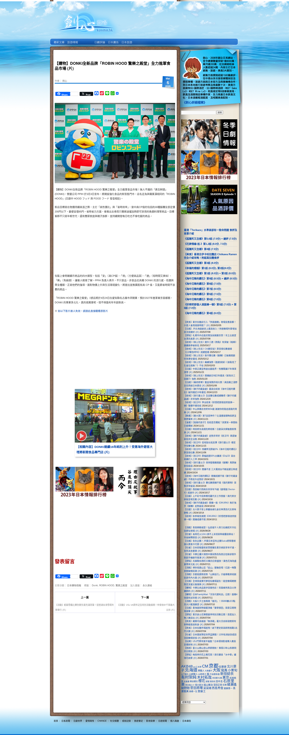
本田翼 (215, 678)
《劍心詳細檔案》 (195, 102)
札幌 (220, 678)
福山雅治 (208, 684)
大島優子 (208, 671)
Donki (95, 585)
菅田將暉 (196, 688)
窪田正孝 (217, 685)
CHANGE (102, 721)
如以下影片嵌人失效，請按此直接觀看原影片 (83, 311)
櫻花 (201, 681)
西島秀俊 (217, 688)
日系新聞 (65, 721)
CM (205, 666)
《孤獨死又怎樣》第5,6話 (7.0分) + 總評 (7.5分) (210, 238)
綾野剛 (185, 688)
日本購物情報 (74, 585)
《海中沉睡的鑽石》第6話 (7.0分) (202, 299)
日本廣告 (113, 40)
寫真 (224, 670)
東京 (225, 677)
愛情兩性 (89, 721)
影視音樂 (150, 721)
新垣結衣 (227, 674)
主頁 (59, 40)
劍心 (64, 80)
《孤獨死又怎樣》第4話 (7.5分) (201, 249)
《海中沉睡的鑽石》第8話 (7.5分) (202, 283)
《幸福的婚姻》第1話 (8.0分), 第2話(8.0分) (207, 268)
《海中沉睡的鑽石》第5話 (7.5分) (202, 294)
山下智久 (184, 674)
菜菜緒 (207, 688)
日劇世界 (99, 40)
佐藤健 (222, 666)
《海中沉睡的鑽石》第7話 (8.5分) (202, 288)
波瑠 (207, 681)
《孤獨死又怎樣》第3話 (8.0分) (201, 263)
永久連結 (147, 585)
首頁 (56, 721)
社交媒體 (114, 721)
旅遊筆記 (138, 721)
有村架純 (189, 677)
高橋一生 (193, 691)
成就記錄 (126, 721)
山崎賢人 (193, 674)
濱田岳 (212, 681)
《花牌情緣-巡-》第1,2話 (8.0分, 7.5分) (205, 243)
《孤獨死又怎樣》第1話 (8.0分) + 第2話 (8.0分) (210, 273)
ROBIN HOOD (106, 585)
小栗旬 (232, 670)
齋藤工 (202, 691)
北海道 (191, 670)
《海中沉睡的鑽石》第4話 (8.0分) (202, 313)
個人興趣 (174, 721)
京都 (213, 666)
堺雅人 (201, 670)
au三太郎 (197, 667)
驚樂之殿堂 (121, 585)
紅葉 (225, 685)
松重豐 (186, 681)
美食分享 (140, 40)
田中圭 (219, 681)
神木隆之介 (190, 685)
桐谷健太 (194, 681)
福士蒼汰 (199, 685)
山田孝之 (202, 674)
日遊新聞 (162, 721)
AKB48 (187, 666)
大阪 (216, 670)
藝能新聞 (72, 40)
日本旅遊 (126, 40)
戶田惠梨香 (215, 674)
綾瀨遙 (232, 684)
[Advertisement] (144, 246)
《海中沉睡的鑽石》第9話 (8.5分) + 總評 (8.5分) (210, 278)
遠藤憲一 (228, 688)
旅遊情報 (86, 40)
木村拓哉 (204, 677)
